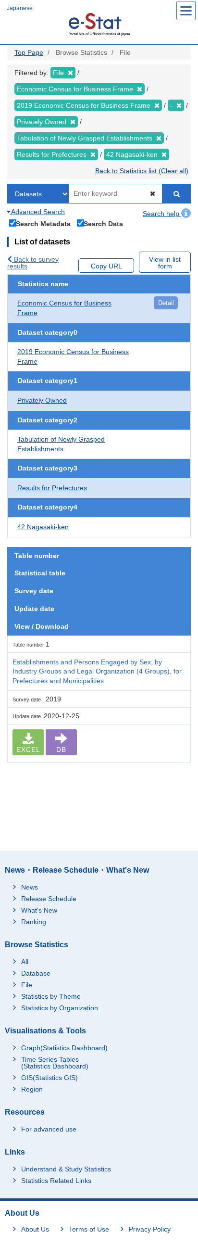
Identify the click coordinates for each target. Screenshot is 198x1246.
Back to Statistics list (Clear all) (141, 171)
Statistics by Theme (51, 996)
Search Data (103, 223)
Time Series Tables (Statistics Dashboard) (54, 1062)
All (24, 961)
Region (32, 1089)
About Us (35, 1229)
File (26, 984)
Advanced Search (37, 211)
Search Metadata (43, 223)
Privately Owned (42, 400)
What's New (39, 910)
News (29, 887)
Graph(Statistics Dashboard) (64, 1047)
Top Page (28, 52)
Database (35, 973)
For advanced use (48, 1129)
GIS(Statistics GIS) (49, 1077)
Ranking (33, 921)
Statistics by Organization (59, 1007)
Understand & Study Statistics (66, 1169)
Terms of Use (89, 1229)
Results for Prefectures (52, 488)
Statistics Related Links (56, 1180)
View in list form (165, 262)
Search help (162, 213)
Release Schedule (48, 898)
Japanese (20, 8)
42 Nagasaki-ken (43, 527)
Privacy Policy (150, 1229)
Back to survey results (33, 262)
